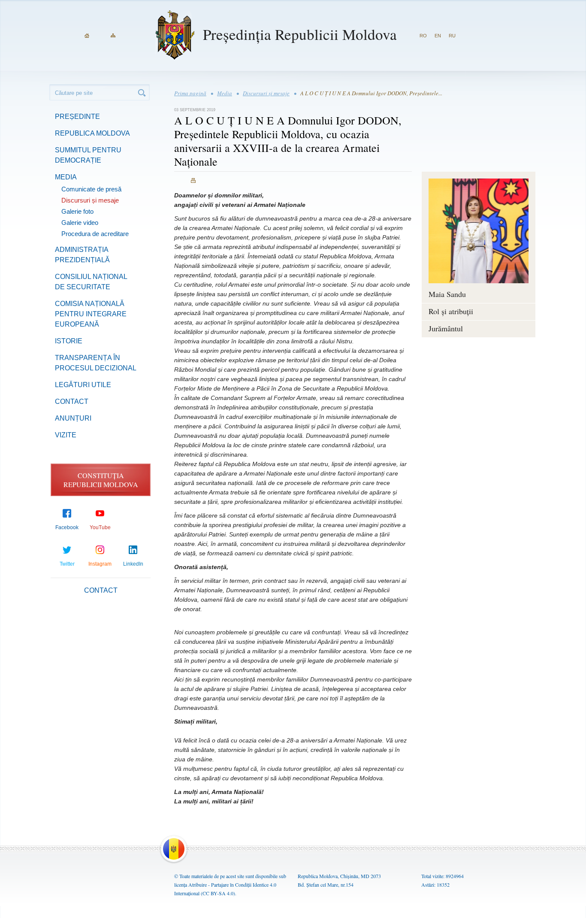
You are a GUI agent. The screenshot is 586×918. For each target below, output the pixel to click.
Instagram (100, 564)
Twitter (67, 564)
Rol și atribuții (451, 311)
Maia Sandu (447, 294)
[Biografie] (479, 231)
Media (66, 177)
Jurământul (446, 328)
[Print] (193, 180)
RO (423, 35)
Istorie (68, 341)
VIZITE (65, 435)
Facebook (67, 527)
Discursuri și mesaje (90, 200)
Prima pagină (190, 93)
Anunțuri (73, 418)
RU (452, 35)
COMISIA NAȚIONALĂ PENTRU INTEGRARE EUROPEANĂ (91, 314)
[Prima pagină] (86, 35)
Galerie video (79, 222)
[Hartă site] (113, 35)
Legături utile (83, 384)
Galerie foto (77, 211)
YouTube (100, 527)
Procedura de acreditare (95, 233)
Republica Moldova (92, 133)
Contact (71, 401)
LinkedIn (133, 564)
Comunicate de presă (91, 189)
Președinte (77, 116)
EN (438, 35)
